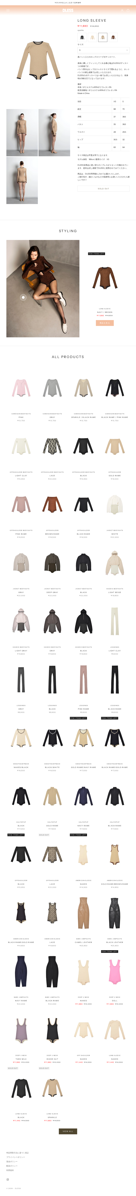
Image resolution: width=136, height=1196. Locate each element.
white (114, 534)
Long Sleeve (105, 309)
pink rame (21, 534)
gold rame (115, 476)
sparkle (52, 1117)
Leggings (114, 647)
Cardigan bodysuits (21, 414)
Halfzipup (21, 822)
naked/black (21, 767)
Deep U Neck (83, 997)
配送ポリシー (12, 1166)
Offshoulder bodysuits (21, 472)
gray (52, 417)
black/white (52, 767)
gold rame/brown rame (114, 884)
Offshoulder (115, 472)
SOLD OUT (103, 189)
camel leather (83, 942)
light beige (114, 592)
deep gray (52, 592)
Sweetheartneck (21, 764)
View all (68, 1131)
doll (115, 1001)
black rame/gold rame (115, 767)
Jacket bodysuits (115, 530)
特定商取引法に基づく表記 (17, 1153)
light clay (21, 476)
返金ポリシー (12, 1161)
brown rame (52, 534)
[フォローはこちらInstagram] (7, 1179)
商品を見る (105, 323)
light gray (21, 651)
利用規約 (10, 1170)
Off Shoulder (83, 1055)
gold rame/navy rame (83, 767)
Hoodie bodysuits (114, 589)
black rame (83, 534)
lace (52, 476)
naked (83, 884)
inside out (52, 1059)
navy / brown (105, 312)
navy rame (84, 826)
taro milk (21, 1059)
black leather (114, 942)
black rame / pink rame (114, 417)
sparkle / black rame (83, 417)
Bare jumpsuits (83, 939)
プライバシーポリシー (15, 1157)
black (83, 476)
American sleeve (84, 880)
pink (21, 417)
